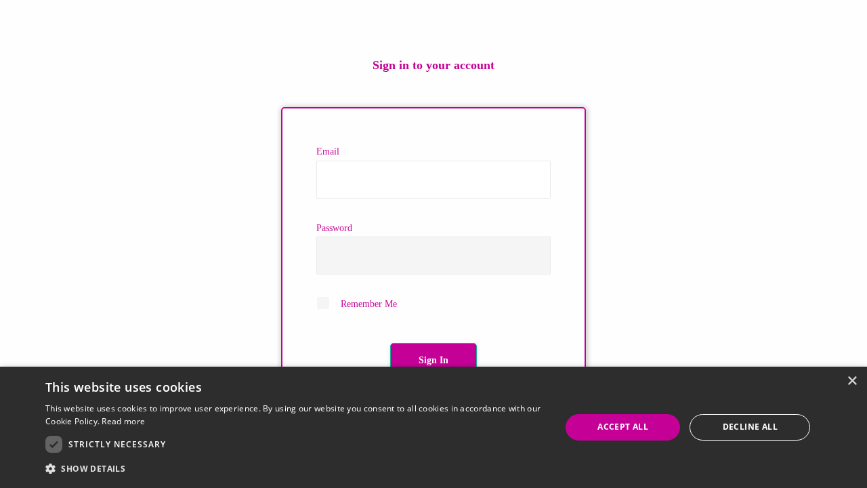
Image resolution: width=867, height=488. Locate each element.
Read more (123, 421)
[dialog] (433, 427)
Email (327, 151)
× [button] (852, 381)
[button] (295, 469)
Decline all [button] (750, 426)
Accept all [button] (622, 426)
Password (334, 228)
